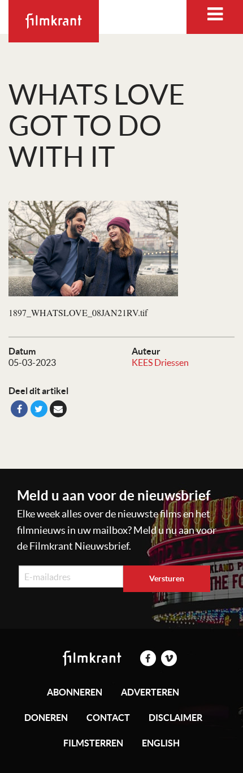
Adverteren (150, 692)
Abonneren (74, 692)
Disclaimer (175, 717)
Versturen (166, 578)
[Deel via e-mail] (58, 408)
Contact (108, 717)
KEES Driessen (160, 362)
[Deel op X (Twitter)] (39, 408)
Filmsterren (93, 743)
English (161, 743)
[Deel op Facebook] (19, 408)
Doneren (46, 717)
